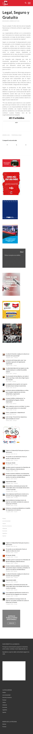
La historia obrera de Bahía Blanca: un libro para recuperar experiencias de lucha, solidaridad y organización (17, 392)
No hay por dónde (10, 463)
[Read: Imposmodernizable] (3, 482)
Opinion (4, 536)
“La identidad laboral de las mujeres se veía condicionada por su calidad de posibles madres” (17, 369)
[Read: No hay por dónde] (3, 463)
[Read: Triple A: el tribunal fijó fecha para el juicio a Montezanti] (3, 451)
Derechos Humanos (7, 526)
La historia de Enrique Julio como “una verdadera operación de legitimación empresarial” (16, 361)
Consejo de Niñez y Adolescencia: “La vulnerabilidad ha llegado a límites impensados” (15, 400)
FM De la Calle (17, 135)
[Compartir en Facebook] (7, 145)
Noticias (17, 21)
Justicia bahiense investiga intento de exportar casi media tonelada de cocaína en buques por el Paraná (17, 501)
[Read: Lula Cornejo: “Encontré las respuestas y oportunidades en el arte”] (3, 417)
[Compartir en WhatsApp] (26, 145)
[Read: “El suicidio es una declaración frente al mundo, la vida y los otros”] (3, 457)
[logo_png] (13, 3)
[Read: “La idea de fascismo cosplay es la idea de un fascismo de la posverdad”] (3, 354)
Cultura (4, 523)
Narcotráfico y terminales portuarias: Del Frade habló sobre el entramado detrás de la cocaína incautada (17, 487)
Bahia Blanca (5, 21)
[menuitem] (24, 3)
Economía (4, 531)
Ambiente (4, 528)
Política (4, 518)
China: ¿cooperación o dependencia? (15, 412)
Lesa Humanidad (6, 521)
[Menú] (28, 3)
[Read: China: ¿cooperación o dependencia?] (3, 413)
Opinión (4, 712)
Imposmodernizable (11, 481)
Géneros (12, 21)
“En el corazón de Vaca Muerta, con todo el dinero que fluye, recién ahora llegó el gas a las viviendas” (17, 377)
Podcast (4, 700)
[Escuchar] (11, 166)
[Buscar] (24, 3)
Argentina (4, 533)
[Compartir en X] (16, 145)
